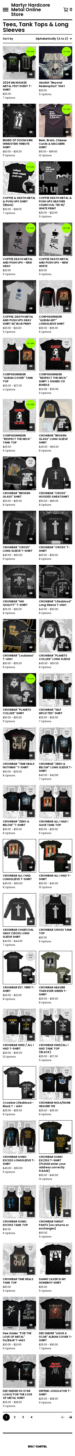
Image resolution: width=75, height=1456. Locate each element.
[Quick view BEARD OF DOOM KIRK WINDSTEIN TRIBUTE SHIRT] (31, 132)
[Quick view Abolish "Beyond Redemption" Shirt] (67, 74)
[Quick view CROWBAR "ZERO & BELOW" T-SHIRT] (31, 813)
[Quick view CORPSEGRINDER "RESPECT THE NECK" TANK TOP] (31, 427)
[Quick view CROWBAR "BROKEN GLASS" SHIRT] (31, 485)
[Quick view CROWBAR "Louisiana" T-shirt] (31, 647)
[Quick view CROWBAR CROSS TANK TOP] (67, 921)
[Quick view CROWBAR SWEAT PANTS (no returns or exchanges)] (67, 1213)
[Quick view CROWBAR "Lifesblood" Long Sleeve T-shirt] (67, 593)
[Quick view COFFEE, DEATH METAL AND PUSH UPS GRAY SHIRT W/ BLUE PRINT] (31, 308)
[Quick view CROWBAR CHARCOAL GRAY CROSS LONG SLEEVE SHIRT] (31, 921)
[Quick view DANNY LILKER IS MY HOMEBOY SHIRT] (67, 1271)
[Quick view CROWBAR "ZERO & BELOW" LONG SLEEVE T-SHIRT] (67, 755)
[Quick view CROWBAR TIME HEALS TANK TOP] (31, 1271)
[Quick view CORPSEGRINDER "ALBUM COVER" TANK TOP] (31, 366)
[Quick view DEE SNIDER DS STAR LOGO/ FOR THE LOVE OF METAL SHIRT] (31, 1382)
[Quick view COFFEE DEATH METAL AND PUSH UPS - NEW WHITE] (67, 251)
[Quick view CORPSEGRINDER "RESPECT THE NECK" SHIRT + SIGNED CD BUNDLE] (67, 366)
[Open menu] (5, 10)
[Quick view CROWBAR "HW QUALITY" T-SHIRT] (31, 593)
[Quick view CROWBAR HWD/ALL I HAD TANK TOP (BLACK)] (67, 1037)
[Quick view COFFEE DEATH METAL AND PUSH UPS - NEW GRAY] (31, 251)
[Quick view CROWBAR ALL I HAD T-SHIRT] (67, 867)
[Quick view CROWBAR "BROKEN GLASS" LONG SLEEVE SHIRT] (67, 427)
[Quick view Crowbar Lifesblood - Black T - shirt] (31, 1094)
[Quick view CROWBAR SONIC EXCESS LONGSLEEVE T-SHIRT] (31, 1148)
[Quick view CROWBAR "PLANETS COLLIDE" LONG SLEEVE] (67, 647)
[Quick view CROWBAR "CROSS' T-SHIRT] (67, 539)
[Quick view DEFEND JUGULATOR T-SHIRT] (67, 1382)
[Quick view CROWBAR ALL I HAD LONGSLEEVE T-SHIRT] (31, 867)
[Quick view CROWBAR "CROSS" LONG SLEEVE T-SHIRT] (31, 539)
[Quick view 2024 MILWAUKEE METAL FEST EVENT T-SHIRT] (31, 74)
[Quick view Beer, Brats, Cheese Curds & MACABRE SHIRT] (67, 132)
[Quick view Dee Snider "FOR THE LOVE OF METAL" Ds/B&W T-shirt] (31, 1325)
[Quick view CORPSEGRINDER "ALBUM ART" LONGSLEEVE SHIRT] (67, 308)
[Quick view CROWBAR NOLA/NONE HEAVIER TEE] (67, 1094)
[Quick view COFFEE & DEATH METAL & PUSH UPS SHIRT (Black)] (31, 189)
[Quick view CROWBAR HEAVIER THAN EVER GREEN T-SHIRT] (67, 979)
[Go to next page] (70, 1417)
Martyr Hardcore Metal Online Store (30, 10)
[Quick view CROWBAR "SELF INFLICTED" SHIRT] (67, 701)
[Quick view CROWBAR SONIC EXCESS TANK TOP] (31, 1213)
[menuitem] (37, 39)
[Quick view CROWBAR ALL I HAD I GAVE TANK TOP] (67, 813)
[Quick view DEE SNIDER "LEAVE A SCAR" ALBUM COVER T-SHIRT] (67, 1325)
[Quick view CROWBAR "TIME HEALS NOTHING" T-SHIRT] (31, 755)
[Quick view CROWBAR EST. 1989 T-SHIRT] (31, 979)
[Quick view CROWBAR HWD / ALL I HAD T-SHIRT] (31, 1037)
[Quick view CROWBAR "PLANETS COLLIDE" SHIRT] (31, 701)
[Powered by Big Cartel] (37, 1446)
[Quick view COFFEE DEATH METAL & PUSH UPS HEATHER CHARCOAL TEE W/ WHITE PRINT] (67, 189)
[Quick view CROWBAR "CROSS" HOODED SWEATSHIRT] (67, 485)
